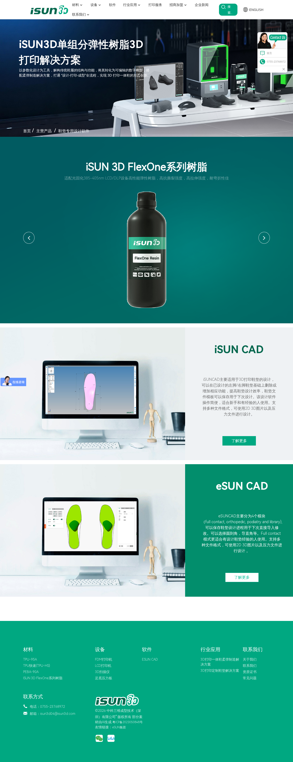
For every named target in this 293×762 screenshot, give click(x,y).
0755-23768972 (276, 61)
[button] (29, 238)
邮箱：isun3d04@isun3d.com (52, 714)
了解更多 (239, 440)
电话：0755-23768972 (47, 707)
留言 (269, 53)
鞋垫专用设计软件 (73, 131)
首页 (27, 131)
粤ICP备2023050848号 (127, 722)
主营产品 (44, 131)
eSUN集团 (119, 727)
